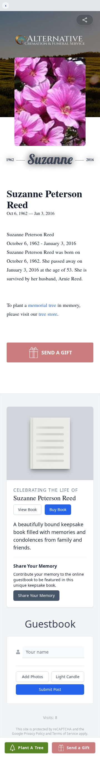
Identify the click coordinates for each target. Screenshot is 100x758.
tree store (48, 313)
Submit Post (50, 689)
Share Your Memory (36, 595)
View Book (27, 509)
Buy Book (57, 509)
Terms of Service (65, 733)
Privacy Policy (34, 733)
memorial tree (42, 305)
